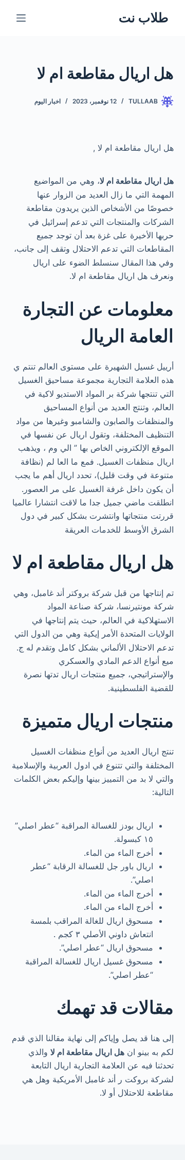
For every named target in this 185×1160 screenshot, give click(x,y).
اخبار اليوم (47, 101)
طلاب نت (144, 17)
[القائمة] (21, 18)
